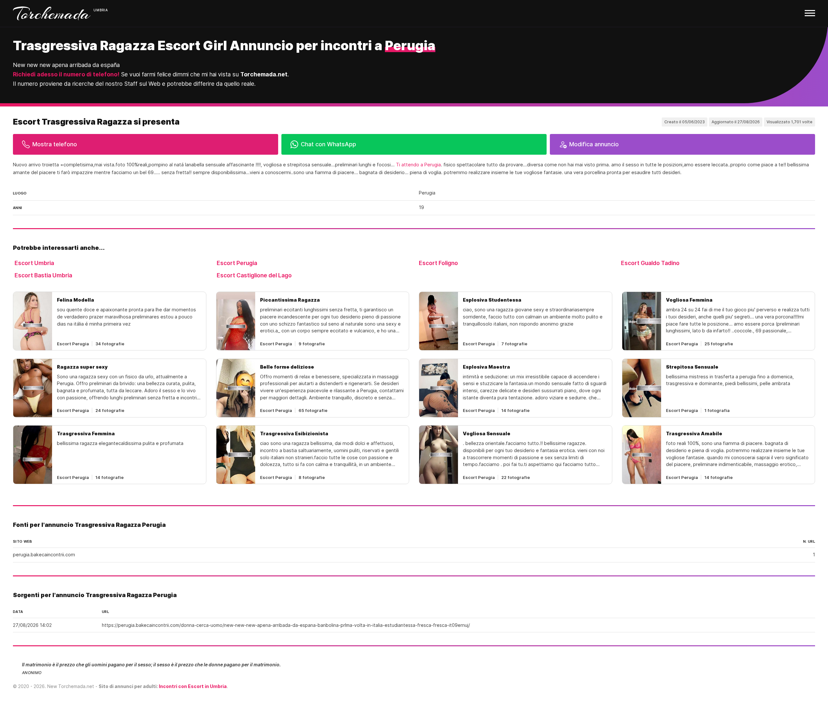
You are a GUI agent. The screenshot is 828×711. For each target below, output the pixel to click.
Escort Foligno (438, 263)
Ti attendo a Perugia (418, 165)
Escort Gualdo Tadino (650, 263)
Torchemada (52, 13)
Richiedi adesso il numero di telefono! (66, 74)
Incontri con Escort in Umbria (193, 686)
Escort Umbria (34, 263)
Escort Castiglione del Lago (254, 275)
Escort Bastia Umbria (43, 275)
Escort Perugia (237, 263)
